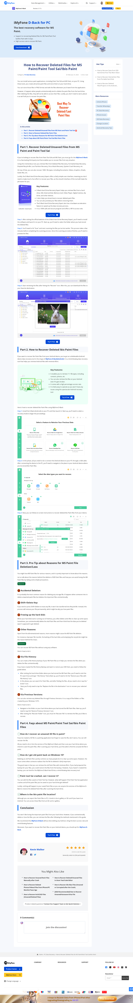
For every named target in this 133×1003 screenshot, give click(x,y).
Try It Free (51, 215)
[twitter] (110, 967)
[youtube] (114, 967)
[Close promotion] (130, 997)
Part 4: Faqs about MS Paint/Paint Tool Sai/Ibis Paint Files (44, 138)
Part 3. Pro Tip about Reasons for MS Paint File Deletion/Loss (45, 136)
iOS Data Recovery (103, 119)
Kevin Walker (37, 849)
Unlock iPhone (102, 102)
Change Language (12, 981)
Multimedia (62, 3)
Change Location (102, 124)
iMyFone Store (11, 975)
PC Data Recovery (29, 75)
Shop (110, 3)
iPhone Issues (101, 115)
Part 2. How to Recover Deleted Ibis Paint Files (40, 133)
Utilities (51, 3)
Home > (41, 954)
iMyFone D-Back (21, 8)
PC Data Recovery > (50, 954)
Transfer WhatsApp (103, 106)
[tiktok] (126, 967)
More (118, 64)
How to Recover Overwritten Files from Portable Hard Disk (108, 78)
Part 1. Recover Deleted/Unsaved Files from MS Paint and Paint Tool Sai (49, 130)
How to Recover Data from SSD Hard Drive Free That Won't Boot (108, 71)
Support (92, 3)
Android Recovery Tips (104, 128)
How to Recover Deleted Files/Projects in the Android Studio (107, 84)
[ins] (118, 967)
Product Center (11, 969)
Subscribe (125, 978)
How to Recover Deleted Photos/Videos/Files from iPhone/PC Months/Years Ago (37, 887)
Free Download (106, 8)
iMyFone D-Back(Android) (55, 359)
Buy (118, 8)
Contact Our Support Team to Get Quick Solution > (62, 904)
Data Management (37, 3)
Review (37, 8)
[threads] (122, 967)
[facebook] (106, 967)
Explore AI (74, 3)
